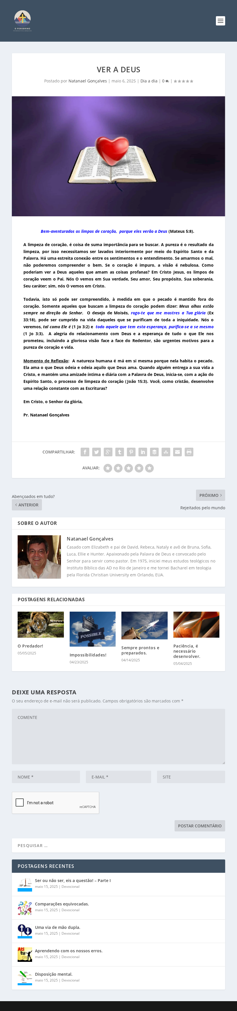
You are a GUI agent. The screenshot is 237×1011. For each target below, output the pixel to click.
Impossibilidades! (88, 655)
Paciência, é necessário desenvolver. (187, 651)
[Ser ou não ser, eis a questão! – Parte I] (25, 884)
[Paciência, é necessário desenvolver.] (196, 625)
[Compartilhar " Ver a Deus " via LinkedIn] (143, 452)
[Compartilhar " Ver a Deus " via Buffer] (154, 452)
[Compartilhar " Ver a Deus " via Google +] (108, 452)
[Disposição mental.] (25, 978)
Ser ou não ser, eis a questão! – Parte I (73, 880)
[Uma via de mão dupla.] (25, 931)
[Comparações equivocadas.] (25, 908)
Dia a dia (149, 81)
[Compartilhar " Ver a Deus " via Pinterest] (131, 452)
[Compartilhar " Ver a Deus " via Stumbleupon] (166, 452)
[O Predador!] (41, 625)
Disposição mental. (54, 974)
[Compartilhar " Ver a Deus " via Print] (189, 452)
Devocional (70, 886)
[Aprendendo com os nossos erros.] (25, 954)
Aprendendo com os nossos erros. (69, 950)
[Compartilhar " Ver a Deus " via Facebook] (85, 452)
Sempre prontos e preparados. (140, 650)
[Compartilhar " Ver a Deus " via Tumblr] (119, 452)
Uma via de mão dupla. (57, 927)
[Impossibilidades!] (93, 629)
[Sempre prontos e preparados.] (144, 625)
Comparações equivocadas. (62, 904)
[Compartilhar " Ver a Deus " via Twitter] (96, 452)
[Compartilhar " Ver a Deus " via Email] (177, 452)
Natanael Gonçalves (87, 81)
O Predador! (30, 646)
